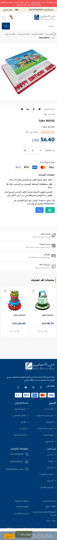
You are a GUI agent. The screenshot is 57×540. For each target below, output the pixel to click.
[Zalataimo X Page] (18, 387)
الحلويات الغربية (22, 506)
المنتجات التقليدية (21, 513)
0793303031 (49, 203)
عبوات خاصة (51, 520)
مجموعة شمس (49, 501)
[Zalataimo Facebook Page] (41, 387)
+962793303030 (36, 10)
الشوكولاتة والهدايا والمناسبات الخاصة (44, 513)
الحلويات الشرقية (21, 501)
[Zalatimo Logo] (44, 18)
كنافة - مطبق (50, 506)
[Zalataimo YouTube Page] (26, 387)
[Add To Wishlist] (33, 291)
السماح (9, 536)
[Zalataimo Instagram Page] (33, 387)
